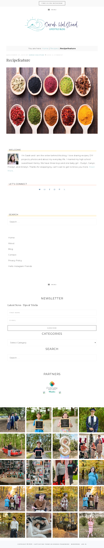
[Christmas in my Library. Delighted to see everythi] (38, 472)
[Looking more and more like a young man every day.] (38, 498)
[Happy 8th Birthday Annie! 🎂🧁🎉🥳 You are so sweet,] (65, 446)
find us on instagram (52, 3)
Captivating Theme (42, 544)
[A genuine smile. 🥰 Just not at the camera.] (65, 498)
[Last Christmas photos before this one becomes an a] (12, 525)
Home (45, 48)
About (11, 243)
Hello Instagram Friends (20, 266)
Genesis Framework (61, 544)
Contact (12, 255)
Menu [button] (54, 10)
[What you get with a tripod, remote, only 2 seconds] (12, 498)
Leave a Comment (54, 55)
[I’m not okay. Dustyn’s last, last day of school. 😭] (38, 446)
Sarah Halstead (52, 25)
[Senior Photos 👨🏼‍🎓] (12, 446)
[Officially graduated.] (12, 419)
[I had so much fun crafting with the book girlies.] (12, 472)
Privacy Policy (15, 260)
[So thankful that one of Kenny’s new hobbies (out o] (65, 525)
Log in (83, 544)
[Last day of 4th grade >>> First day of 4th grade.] (38, 419)
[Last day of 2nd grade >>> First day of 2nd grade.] (65, 419)
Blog (10, 249)
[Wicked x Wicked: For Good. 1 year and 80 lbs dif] (65, 472)
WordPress (75, 544)
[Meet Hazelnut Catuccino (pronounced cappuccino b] (38, 525)
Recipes (54, 48)
